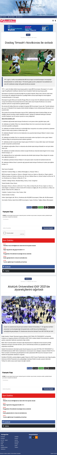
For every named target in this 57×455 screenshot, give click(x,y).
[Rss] (36, 437)
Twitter (7, 271)
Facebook (7, 267)
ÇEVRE (16, 445)
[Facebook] (30, 437)
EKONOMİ (3, 438)
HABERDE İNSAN (4, 447)
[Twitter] (33, 437)
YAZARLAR (4, 17)
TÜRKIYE (16, 447)
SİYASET (16, 438)
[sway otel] (28, 7)
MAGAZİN (17, 442)
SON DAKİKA (11, 17)
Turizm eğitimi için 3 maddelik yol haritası (15, 262)
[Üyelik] (56, 17)
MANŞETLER (19, 17)
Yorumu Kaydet (48, 228)
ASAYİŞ (16, 440)
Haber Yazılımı (54, 453)
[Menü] (53, 21)
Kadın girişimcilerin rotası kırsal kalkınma (15, 258)
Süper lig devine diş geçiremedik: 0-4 (13, 249)
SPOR (28, 35)
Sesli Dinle (51, 207)
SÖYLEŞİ (16, 443)
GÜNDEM (16, 436)
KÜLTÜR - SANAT (4, 440)
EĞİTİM (2, 445)
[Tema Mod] (55, 21)
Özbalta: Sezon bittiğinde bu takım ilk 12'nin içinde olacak (19, 245)
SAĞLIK (2, 442)
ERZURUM (3, 436)
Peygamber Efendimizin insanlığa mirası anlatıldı (17, 254)
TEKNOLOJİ (28, 279)
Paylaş (29, 207)
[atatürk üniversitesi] (28, 28)
